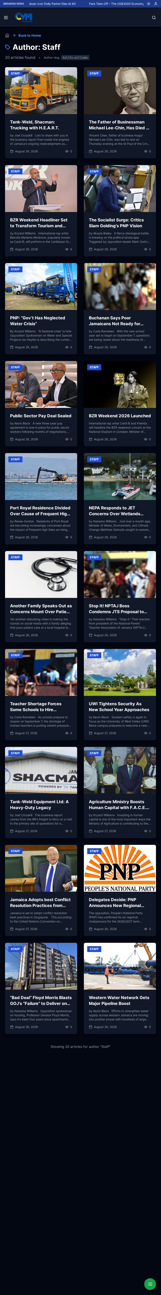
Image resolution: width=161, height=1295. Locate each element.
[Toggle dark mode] (147, 4)
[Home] (7, 35)
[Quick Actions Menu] (150, 1284)
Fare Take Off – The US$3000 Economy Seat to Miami (100, 3)
